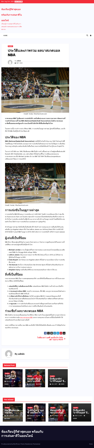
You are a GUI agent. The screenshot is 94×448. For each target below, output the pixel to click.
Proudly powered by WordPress (10, 444)
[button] (87, 35)
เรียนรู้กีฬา (10, 46)
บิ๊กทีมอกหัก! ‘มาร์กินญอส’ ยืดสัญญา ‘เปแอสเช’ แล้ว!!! (58, 382)
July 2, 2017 (79, 415)
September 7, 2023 (12, 415)
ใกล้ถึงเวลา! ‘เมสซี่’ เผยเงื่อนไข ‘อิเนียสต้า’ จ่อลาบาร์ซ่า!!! (50, 339)
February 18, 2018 (35, 415)
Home (5, 35)
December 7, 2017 (57, 415)
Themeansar (36, 444)
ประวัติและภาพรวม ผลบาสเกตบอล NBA (12, 413)
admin (19, 61)
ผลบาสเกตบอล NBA (26, 317)
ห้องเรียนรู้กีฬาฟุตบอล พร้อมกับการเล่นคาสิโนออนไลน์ (11, 15)
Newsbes (28, 444)
